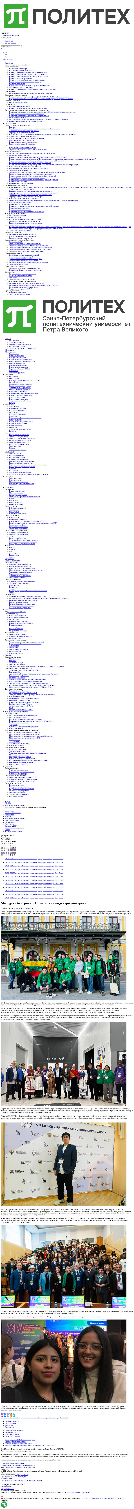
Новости (12, 547)
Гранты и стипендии (16, 745)
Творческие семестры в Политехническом (24, 670)
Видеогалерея (14, 555)
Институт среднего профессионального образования (28, 108)
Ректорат (12, 127)
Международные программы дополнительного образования (30, 736)
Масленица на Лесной (17, 678)
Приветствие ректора (16, 491)
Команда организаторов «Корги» (21, 710)
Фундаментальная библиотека (20, 202)
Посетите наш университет (19, 764)
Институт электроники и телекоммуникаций (25, 82)
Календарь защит (15, 420)
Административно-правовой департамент (24, 131)
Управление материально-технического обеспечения (28, 149)
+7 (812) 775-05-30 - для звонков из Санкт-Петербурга (14, 1476)
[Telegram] (8, 1415)
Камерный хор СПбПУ (17, 696)
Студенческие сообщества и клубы (21, 781)
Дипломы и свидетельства (18, 437)
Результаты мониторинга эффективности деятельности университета (29, 1445)
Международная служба (17, 215)
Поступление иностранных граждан (22, 361)
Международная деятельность (15, 805)
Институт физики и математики (20, 78)
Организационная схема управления (22, 581)
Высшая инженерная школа (19, 117)
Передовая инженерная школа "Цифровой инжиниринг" (29, 85)
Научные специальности (18, 423)
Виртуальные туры (16, 504)
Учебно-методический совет (19, 583)
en (6, 52)
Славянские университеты (14, 828)
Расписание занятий (16, 410)
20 (8, 850)
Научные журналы (16, 625)
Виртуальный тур (22, 65)
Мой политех (14, 341)
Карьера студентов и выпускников (21, 484)
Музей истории (14, 659)
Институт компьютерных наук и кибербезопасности (28, 74)
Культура (8, 655)
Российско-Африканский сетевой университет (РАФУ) (28, 760)
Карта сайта (64, 1418)
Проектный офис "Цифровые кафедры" (23, 198)
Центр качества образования (19, 204)
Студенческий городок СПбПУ (20, 289)
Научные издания (15, 425)
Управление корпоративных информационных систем (28, 245)
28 (11, 853)
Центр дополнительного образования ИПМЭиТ (26, 114)
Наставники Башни (16, 796)
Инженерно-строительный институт (22, 70)
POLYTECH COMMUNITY (19, 444)
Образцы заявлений (16, 653)
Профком (12, 469)
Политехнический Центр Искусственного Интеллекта (28, 168)
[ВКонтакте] (5, 1415)
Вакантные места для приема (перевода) (23, 600)
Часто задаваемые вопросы (14, 1431)
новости (12, 557)
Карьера (12, 403)
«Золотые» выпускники (17, 450)
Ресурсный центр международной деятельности (26, 219)
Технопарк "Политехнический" (20, 230)
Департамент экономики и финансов (22, 234)
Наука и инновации (12, 820)
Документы (13, 427)
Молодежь (8, 766)
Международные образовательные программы (25, 570)
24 (2, 853)
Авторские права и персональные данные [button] (16, 1451)
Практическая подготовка (18, 399)
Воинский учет (14, 378)
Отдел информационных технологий (22, 236)
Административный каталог (19, 459)
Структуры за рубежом (17, 749)
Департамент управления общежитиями (23, 287)
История (12, 498)
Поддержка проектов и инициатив (21, 789)
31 (2, 855)
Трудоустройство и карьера (19, 794)
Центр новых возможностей (19, 208)
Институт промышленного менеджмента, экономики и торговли (32, 89)
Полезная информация (9, 1418)
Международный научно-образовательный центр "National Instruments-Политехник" (39, 119)
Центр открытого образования (20, 210)
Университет (9, 487)
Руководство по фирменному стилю (22, 467)
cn (6, 54)
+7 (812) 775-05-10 (7, 1489)
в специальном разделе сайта (80, 1492)
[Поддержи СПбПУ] (4, 1507)
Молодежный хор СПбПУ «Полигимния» (24, 698)
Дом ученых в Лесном (17, 664)
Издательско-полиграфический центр (22, 148)
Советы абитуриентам (17, 373)
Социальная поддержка (17, 792)
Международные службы (18, 717)
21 (11, 850)
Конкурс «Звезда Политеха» (19, 676)
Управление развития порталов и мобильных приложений (30, 249)
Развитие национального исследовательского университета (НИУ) (33, 523)
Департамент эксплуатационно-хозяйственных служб (28, 262)
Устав (11, 536)
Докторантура (14, 416)
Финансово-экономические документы (23, 542)
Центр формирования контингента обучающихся (26, 212)
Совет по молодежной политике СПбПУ (23, 777)
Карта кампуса (10, 65)
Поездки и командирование (19, 787)
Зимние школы (14, 742)
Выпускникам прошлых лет (19, 435)
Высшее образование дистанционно (22, 604)
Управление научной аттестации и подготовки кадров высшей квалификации (37, 172)
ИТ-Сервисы (13, 470)
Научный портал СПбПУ (16, 612)
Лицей (11, 593)
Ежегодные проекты (16, 785)
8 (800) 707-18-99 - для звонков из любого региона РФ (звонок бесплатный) (21, 1479)
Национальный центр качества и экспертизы (25, 166)
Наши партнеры (15, 480)
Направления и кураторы (18, 774)
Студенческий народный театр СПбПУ (23, 693)
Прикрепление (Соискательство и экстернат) (25, 418)
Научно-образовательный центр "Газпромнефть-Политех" (30, 163)
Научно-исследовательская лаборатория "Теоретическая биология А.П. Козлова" (38, 157)
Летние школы (14, 740)
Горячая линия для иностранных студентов (24, 380)
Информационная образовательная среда (23, 393)
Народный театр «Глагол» (18, 691)
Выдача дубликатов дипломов (20, 440)
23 (15, 850)
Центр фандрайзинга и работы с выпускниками (26, 270)
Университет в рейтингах (18, 529)
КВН (11, 708)
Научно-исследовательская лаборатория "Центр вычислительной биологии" (36, 161)
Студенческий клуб (16, 663)
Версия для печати (7, 1413)
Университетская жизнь (13, 832)
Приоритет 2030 (6, 59)
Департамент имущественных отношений (24, 255)
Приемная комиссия (16, 356)
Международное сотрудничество (16, 711)
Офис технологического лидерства (21, 140)
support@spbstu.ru (7, 1486)
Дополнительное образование (20, 388)
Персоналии (13, 500)
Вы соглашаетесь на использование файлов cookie (107, 1498)
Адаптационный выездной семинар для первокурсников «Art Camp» (34, 674)
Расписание (13, 376)
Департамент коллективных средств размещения (26, 283)
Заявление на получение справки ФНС (23, 348)
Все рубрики (9, 811)
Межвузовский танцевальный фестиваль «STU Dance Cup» (30, 687)
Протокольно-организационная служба (23, 142)
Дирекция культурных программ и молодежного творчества (30, 195)
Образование (9, 559)
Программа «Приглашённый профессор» (24, 727)
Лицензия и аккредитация (18, 534)
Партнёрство (9, 824)
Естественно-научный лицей (19, 106)
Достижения (9, 815)
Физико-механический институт (20, 87)
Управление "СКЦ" (16, 242)
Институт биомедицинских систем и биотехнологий (28, 72)
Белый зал (12, 661)
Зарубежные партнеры (17, 751)
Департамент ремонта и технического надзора (25, 259)
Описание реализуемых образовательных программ (27, 596)
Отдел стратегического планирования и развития (26, 138)
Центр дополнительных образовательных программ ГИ (29, 116)
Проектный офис (15, 217)
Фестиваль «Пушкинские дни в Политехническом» (27, 679)
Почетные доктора (16, 502)
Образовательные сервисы (18, 770)
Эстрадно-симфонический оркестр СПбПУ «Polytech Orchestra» (32, 695)
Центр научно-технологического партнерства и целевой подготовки (33, 180)
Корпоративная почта (17, 346)
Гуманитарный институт (18, 69)
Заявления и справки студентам (20, 384)
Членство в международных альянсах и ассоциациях (28, 753)
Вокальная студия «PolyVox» (19, 700)
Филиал (12, 589)
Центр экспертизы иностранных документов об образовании (31, 721)
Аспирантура (14, 406)
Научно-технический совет (19, 621)
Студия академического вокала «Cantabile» (24, 702)
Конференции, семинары (18, 631)
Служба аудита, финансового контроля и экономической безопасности (34, 129)
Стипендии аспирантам (17, 414)
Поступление (14, 354)
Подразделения (10, 43)
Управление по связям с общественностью (24, 268)
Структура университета (18, 495)
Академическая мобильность (19, 743)
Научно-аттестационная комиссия (21, 623)
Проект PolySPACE (16, 728)
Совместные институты (17, 578)
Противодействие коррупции (15, 1442)
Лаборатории (14, 619)
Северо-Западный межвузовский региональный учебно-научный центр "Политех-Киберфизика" (44, 200)
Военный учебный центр (18, 102)
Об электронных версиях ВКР (20, 608)
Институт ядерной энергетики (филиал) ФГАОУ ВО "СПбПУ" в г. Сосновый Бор (38, 97)
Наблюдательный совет (17, 508)
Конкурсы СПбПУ (16, 638)
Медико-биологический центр (20, 155)
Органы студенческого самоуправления (23, 779)
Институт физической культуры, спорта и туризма (27, 80)
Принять (4, 1500)
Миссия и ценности (16, 493)
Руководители (14, 512)
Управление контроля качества (20, 170)
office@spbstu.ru (6, 1473)
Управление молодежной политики (22, 144)
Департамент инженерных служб (21, 257)
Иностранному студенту (18, 391)
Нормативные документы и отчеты (21, 772)
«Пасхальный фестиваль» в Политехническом (25, 681)
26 (6, 853)
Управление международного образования (24, 221)
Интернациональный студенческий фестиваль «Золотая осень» (31, 685)
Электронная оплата (16, 342)
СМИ (11, 551)
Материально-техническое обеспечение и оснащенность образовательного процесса (39, 598)
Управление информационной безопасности (25, 244)
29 (13, 853)
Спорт (7, 830)
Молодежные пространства (19, 791)
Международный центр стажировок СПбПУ (25, 738)
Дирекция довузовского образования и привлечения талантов (31, 191)
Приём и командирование (18, 723)
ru (1, 48)
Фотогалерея (13, 553)
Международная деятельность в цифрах (23, 715)
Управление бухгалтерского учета (21, 238)
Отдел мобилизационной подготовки (22, 274)
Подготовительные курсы (18, 367)
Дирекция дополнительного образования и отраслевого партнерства (33, 193)
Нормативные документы (18, 574)
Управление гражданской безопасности (23, 279)
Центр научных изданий (18, 181)
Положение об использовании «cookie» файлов (18, 1465)
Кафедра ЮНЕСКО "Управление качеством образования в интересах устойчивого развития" (42, 134)
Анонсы (12, 549)
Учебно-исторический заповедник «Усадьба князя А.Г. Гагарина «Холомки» (36, 666)
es (5, 56)
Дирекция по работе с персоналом (21, 133)
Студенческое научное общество (20, 636)
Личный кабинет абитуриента (20, 344)
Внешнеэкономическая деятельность (22, 762)
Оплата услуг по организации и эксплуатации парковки (29, 474)
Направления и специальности (20, 566)
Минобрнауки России (8, 1467)
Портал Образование (12, 561)
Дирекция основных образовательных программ (26, 197)
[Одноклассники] (11, 1415)
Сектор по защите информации (20, 276)
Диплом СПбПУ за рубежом (19, 442)
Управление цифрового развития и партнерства (26, 251)
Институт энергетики (17, 84)
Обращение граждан (12, 1436)
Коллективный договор (17, 538)
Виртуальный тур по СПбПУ (19, 369)
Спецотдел (13, 277)
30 (15, 853)
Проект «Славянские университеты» (22, 759)
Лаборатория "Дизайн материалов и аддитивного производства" (32, 153)
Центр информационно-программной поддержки (27, 178)
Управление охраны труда (18, 264)
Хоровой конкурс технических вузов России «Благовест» (29, 683)
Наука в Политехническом (18, 617)
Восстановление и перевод (18, 602)
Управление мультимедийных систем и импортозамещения (30, 247)
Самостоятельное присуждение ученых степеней (26, 642)
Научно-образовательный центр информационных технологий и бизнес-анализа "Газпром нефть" (44, 165)
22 (13, 850)
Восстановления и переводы (19, 389)
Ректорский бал (14, 672)
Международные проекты (18, 755)
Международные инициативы (20, 757)
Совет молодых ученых (17, 634)
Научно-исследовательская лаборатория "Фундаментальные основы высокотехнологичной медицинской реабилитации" (52, 159)
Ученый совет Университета (19, 294)
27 (8, 853)
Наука (7, 610)
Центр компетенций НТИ (18, 519)
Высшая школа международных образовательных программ (30, 93)
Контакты (12, 431)
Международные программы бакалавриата (24, 732)
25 (4, 853)
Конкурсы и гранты (16, 629)
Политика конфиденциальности (12, 1463)
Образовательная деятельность (20, 564)
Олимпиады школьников (18, 365)
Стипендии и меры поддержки (20, 386)
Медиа (7, 802)
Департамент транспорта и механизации (23, 261)
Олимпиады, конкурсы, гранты (20, 572)
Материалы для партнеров (18, 482)
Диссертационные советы (18, 649)
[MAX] (2, 1415)
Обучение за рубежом (17, 397)
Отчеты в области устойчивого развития (23, 540)
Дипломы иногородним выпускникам (23, 438)
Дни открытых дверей (17, 363)
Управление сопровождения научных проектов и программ (30, 174)
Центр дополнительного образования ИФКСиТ (26, 121)
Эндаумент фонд (15, 446)
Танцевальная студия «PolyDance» (21, 706)
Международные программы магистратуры (24, 734)
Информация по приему (17, 357)
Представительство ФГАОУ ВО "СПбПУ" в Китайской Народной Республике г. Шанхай (41, 99)
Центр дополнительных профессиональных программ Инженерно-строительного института (42, 112)
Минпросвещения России (26, 1467)
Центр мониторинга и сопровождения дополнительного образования (34, 206)
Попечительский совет (17, 293)
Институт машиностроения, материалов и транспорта (28, 76)
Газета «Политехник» (13, 813)
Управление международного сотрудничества (25, 223)
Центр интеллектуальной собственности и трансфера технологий (32, 176)
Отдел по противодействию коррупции (23, 136)
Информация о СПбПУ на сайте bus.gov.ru (20, 1440)
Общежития (13, 371)
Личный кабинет (15, 382)
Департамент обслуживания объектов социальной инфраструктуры (33, 285)
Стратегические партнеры (18, 527)
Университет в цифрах (17, 525)
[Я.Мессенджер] (14, 1415)
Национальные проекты (17, 615)
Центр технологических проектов (21, 183)
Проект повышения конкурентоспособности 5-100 (27, 521)
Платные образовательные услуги (21, 359)
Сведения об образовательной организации (24, 497)
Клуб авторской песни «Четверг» (21, 704)
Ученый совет (14, 510)
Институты (9, 41)
